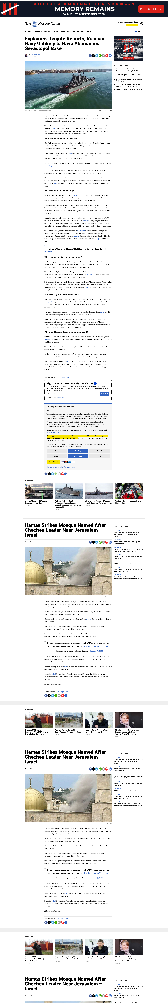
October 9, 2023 (96, 651)
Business (55, 31)
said (65, 667)
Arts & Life (71, 31)
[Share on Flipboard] (106, 55)
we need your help (53, 432)
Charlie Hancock (35, 55)
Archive (88, 31)
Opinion (62, 31)
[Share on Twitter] (93, 55)
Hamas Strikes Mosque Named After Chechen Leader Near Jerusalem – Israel (65, 530)
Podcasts (80, 31)
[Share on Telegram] (96, 55)
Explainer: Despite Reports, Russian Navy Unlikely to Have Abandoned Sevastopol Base (64, 43)
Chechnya (60, 692)
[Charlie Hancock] (26, 55)
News (30, 31)
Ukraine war (61, 377)
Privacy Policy (61, 397)
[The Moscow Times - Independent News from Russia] (43, 23)
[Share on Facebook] (90, 55)
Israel (67, 692)
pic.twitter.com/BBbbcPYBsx (95, 646)
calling (53, 128)
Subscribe (104, 394)
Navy (68, 377)
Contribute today (131, 25)
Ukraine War (38, 31)
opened (89, 619)
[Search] (142, 32)
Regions (47, 31)
